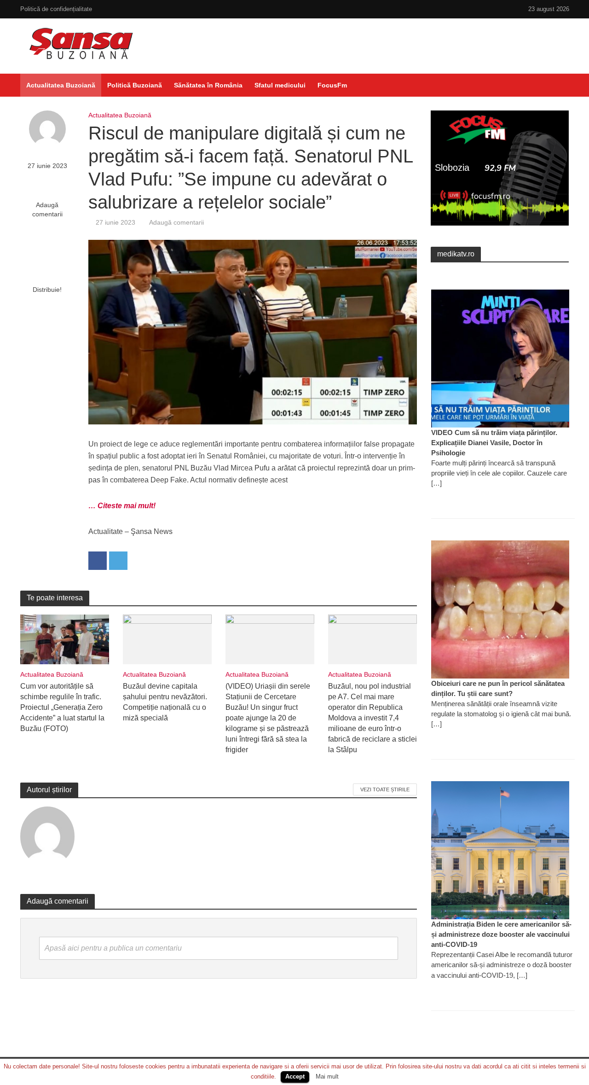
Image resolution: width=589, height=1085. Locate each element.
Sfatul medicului (280, 85)
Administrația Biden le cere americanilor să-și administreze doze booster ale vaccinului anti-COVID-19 (501, 934)
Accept (295, 1076)
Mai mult (327, 1076)
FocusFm (332, 85)
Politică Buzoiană (134, 85)
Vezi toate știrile (385, 789)
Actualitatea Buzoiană (60, 85)
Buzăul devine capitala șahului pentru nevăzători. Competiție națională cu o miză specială (165, 702)
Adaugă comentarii (47, 209)
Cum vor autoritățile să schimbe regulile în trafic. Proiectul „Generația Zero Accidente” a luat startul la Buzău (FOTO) (62, 707)
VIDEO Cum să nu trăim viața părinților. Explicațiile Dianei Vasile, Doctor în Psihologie (494, 443)
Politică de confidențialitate (56, 9)
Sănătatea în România (208, 85)
